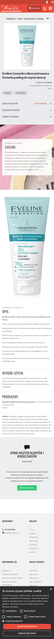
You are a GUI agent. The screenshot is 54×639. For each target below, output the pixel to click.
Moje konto (33, 570)
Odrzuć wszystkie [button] (27, 633)
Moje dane (33, 585)
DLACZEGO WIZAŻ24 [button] (11, 110)
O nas (31, 530)
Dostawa (32, 533)
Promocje (33, 544)
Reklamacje (33, 537)
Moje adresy (33, 574)
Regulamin (6, 570)
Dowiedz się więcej (10, 607)
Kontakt (7, 521)
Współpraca (33, 548)
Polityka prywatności (10, 574)
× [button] (51, 589)
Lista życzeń (34, 578)
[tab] (29, 18)
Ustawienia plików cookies (12, 578)
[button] (27, 621)
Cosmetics (20, 93)
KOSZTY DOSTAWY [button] (24, 103)
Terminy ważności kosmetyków (9, 583)
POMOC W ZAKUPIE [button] (10, 116)
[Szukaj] (44, 9)
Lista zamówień (35, 581)
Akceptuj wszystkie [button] (27, 626)
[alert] (27, 612)
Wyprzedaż (33, 541)
